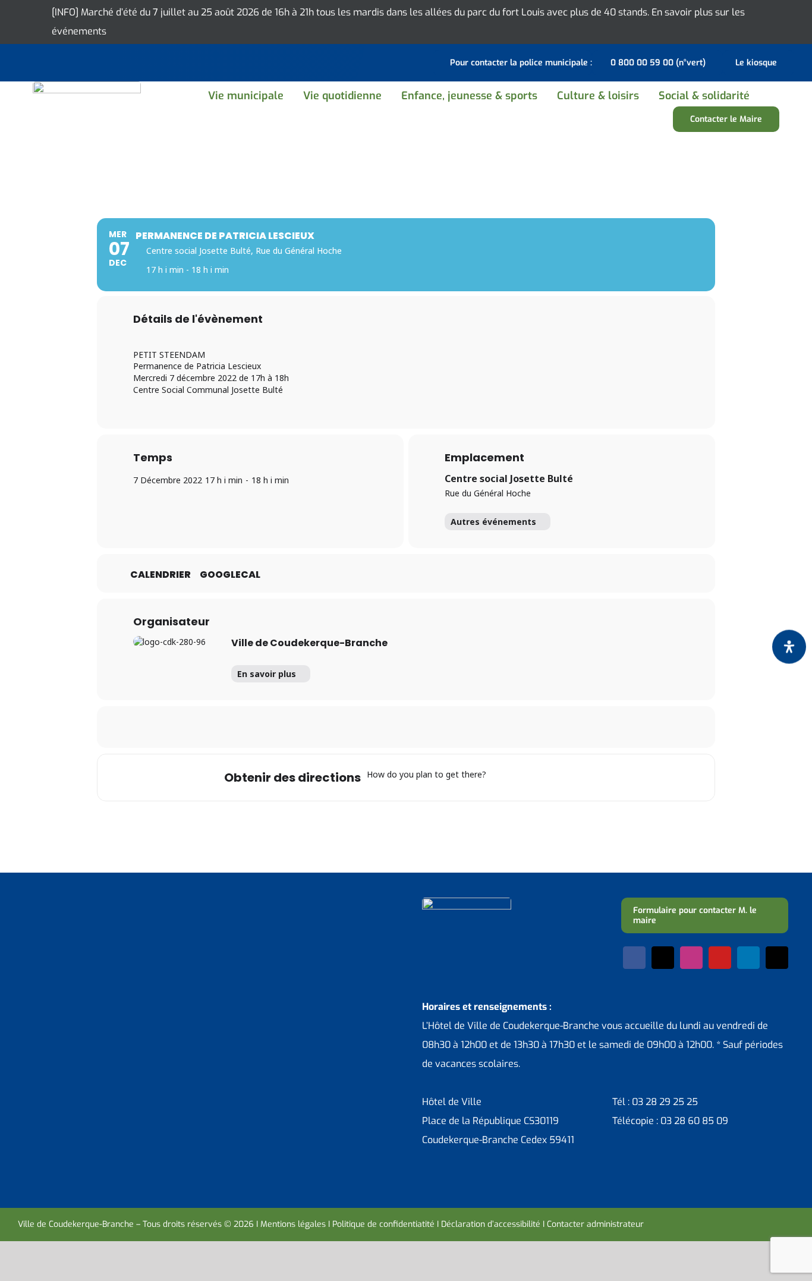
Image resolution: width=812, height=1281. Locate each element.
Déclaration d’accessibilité (490, 1224)
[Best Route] (502, 777)
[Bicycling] (595, 777)
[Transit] (549, 777)
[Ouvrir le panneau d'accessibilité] (789, 646)
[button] (772, 95)
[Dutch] (25, 61)
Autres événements (493, 521)
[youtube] (720, 957)
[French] (56, 61)
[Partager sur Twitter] (361, 727)
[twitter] (663, 957)
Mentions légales (293, 1224)
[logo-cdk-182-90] (87, 86)
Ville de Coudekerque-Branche (309, 643)
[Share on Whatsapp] (421, 727)
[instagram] (691, 957)
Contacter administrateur (595, 1224)
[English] (40, 61)
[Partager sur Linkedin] (391, 727)
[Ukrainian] (71, 61)
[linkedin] (748, 957)
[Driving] (525, 777)
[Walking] (572, 777)
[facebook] (634, 957)
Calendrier (160, 575)
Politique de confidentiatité (383, 1224)
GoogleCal (230, 575)
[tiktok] (777, 957)
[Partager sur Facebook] (332, 727)
